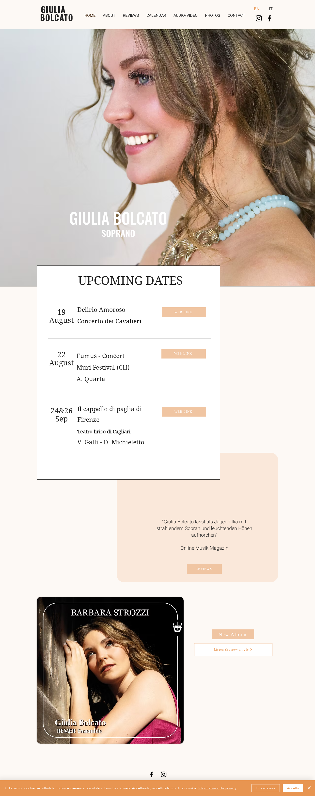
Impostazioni (266, 788)
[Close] (309, 788)
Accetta (293, 788)
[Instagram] (259, 18)
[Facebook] (269, 18)
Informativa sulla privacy (217, 788)
